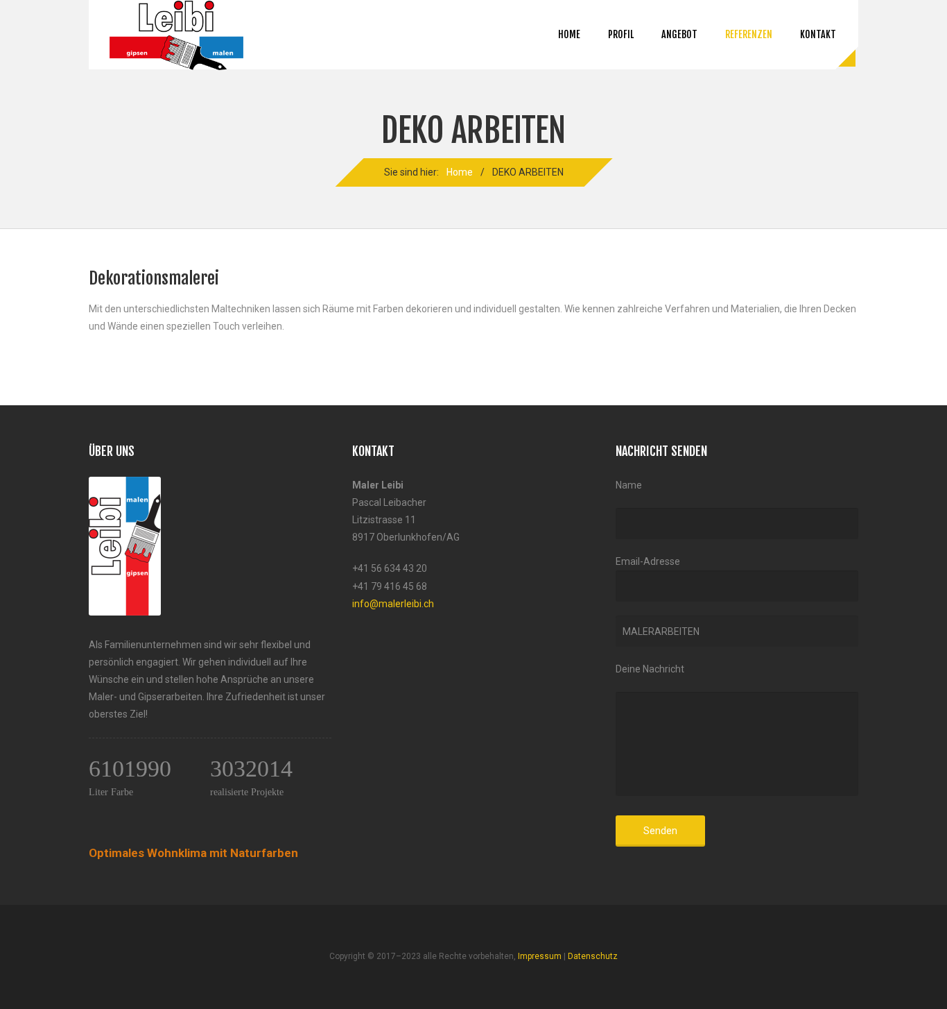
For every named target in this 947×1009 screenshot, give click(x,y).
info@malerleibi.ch (393, 603)
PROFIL (621, 34)
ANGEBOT (679, 34)
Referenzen (748, 34)
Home (569, 34)
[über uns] (125, 485)
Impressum (540, 956)
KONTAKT (818, 34)
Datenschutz (593, 956)
